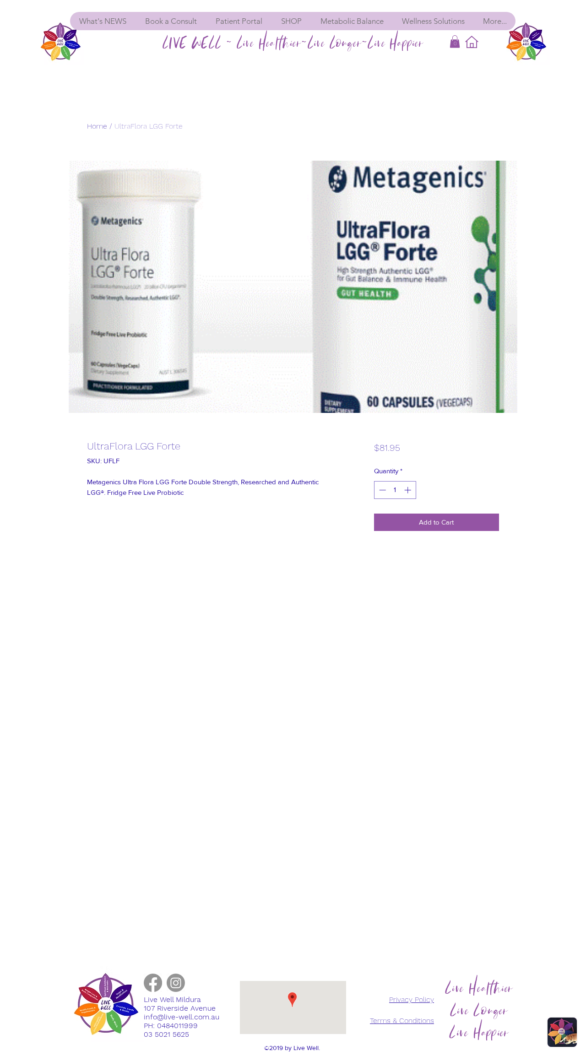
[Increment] (408, 490)
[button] (455, 41)
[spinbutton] (394, 490)
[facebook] (153, 983)
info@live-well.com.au (181, 1017)
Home (97, 126)
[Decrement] (381, 490)
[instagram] (176, 983)
